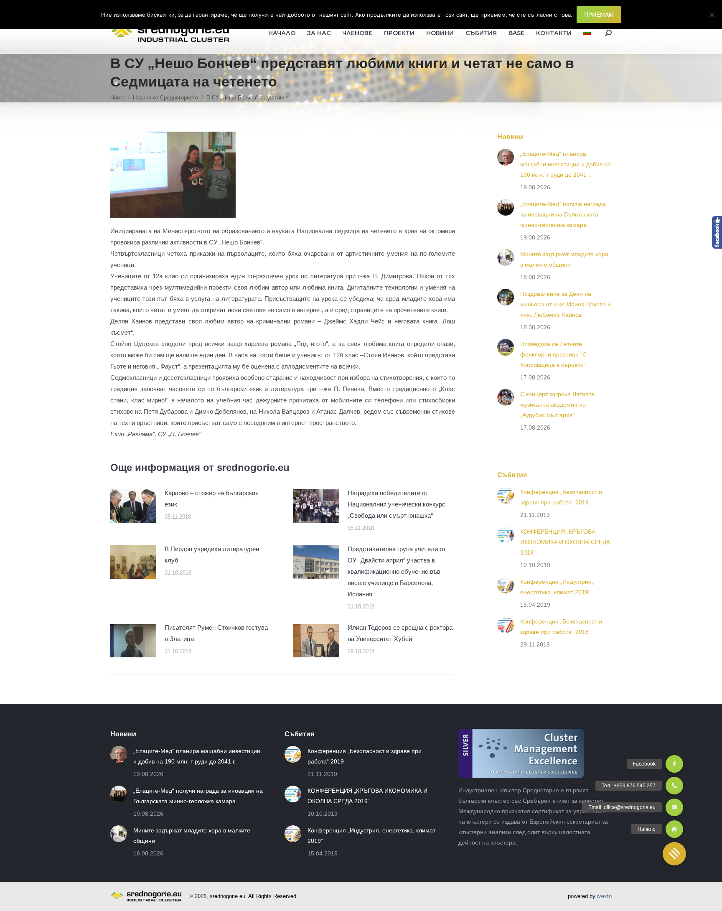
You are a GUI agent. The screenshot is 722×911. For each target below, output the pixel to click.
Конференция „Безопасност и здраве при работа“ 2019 (561, 497)
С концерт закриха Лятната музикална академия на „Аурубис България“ (557, 404)
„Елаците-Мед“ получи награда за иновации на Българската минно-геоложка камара (563, 214)
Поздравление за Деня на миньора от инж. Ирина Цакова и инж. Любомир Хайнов (565, 304)
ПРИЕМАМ (599, 14)
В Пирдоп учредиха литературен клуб (212, 554)
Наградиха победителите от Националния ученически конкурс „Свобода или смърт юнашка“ (396, 504)
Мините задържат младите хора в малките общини (564, 259)
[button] (674, 853)
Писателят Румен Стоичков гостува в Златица (216, 633)
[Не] (711, 14)
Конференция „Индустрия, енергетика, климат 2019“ (556, 586)
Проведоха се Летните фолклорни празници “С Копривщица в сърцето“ (553, 354)
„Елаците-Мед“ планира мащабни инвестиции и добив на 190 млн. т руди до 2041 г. (565, 164)
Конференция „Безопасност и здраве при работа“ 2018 (561, 626)
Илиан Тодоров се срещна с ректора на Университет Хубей (400, 633)
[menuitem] (587, 33)
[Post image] (133, 506)
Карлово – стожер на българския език (212, 498)
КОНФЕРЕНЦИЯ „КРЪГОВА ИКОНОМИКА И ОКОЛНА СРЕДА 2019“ (565, 542)
